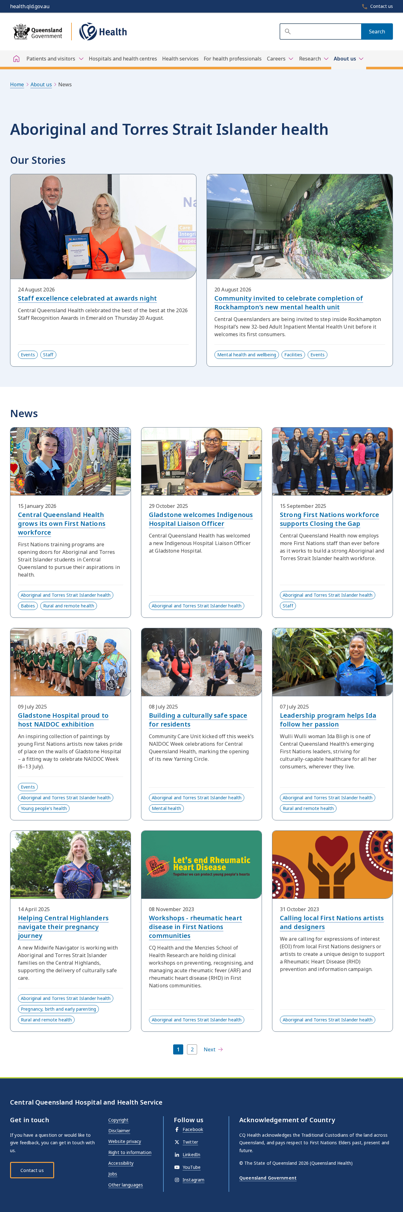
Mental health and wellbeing (246, 355)
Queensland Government (268, 1178)
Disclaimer (119, 1131)
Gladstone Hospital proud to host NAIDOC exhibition (63, 719)
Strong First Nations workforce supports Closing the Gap (329, 519)
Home (17, 84)
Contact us (31, 1170)
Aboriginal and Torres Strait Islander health (66, 595)
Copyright (118, 1120)
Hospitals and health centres (123, 58)
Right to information (129, 1152)
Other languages (125, 1185)
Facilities (293, 355)
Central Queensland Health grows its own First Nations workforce (61, 523)
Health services (180, 58)
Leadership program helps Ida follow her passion (328, 719)
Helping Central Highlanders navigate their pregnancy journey (63, 927)
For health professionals (233, 58)
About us (41, 84)
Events (28, 355)
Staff (48, 355)
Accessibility (120, 1163)
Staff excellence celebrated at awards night (87, 298)
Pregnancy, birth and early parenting (58, 1009)
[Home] (16, 58)
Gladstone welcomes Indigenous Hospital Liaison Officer (201, 519)
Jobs (112, 1174)
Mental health (166, 808)
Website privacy (124, 1141)
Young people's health (44, 808)
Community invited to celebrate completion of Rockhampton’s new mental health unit (288, 302)
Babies (28, 606)
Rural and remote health (68, 606)
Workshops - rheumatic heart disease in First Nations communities (195, 927)
